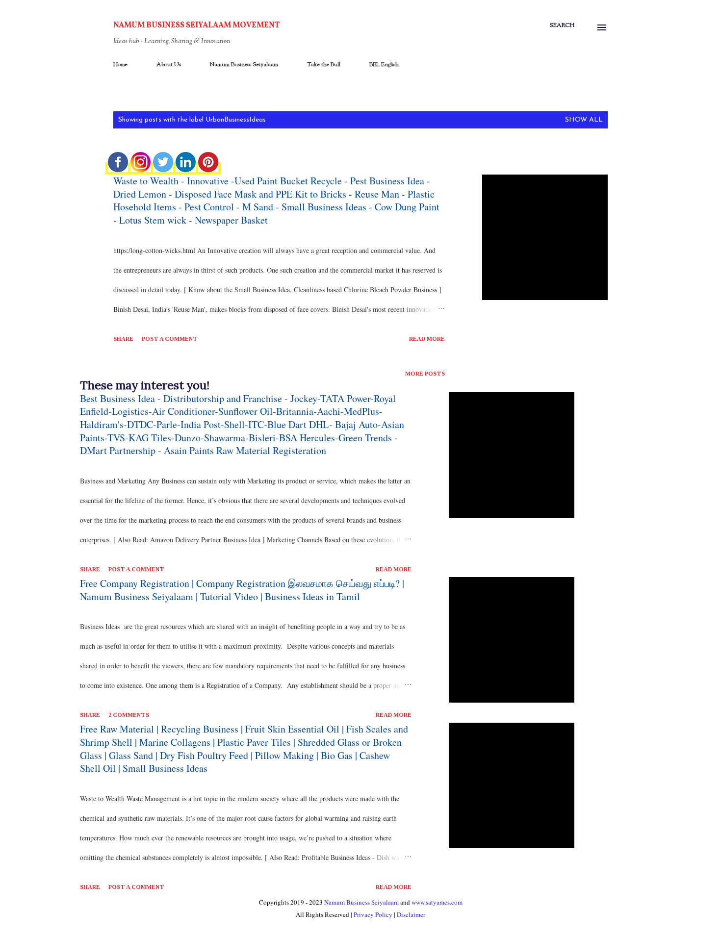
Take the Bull (323, 64)
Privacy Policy (373, 914)
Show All (584, 120)
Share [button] (123, 338)
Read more (427, 338)
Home (120, 64)
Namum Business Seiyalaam (244, 64)
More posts (425, 373)
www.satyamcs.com (437, 902)
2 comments (128, 714)
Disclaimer (411, 914)
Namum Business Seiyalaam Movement (196, 25)
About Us (168, 64)
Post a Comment (170, 338)
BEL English (384, 64)
